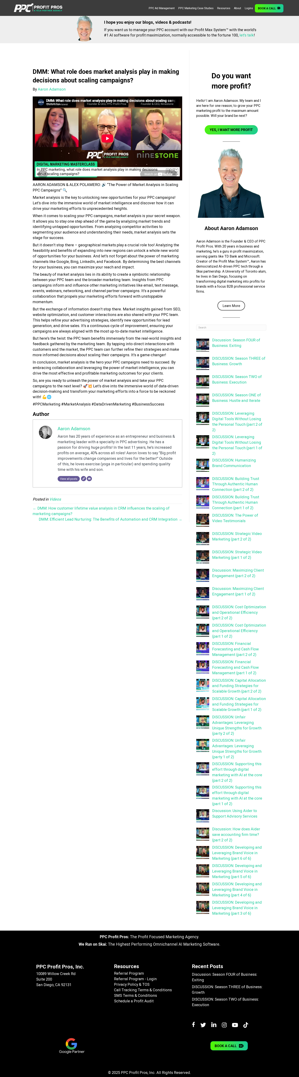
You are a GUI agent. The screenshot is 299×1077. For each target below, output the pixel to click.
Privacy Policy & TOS (132, 984)
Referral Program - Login (135, 979)
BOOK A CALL (267, 8)
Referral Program (129, 973)
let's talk (246, 35)
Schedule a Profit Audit (134, 1001)
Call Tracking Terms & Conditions (143, 990)
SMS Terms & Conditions (135, 995)
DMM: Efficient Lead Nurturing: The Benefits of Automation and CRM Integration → (110, 519)
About (237, 8)
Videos (55, 499)
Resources (223, 8)
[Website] (83, 478)
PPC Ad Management (162, 8)
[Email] (89, 478)
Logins (249, 8)
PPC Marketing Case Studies (196, 8)
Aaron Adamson (74, 428)
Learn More (231, 306)
